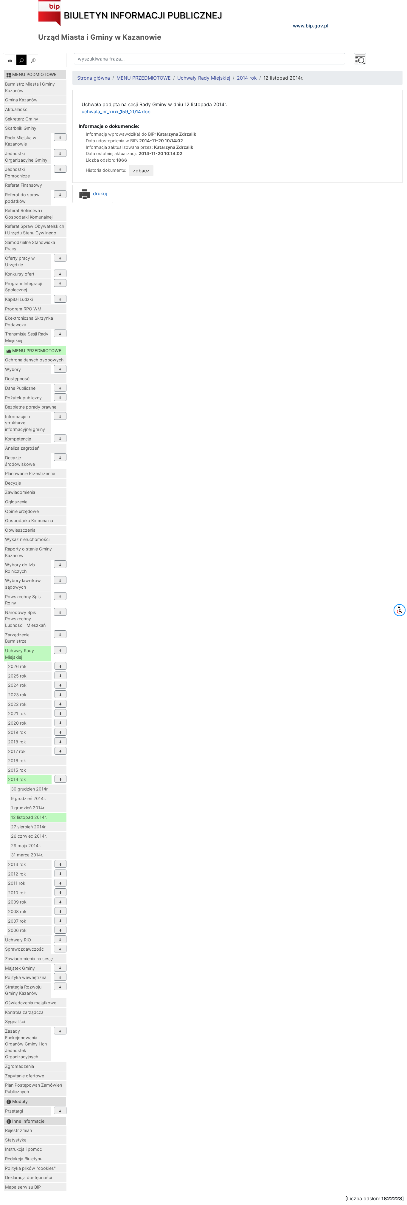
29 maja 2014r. (26, 845)
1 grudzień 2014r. (28, 807)
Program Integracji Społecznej (23, 287)
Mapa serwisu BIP (23, 1186)
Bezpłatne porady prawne (30, 406)
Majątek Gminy (20, 968)
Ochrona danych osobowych (34, 359)
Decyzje (13, 482)
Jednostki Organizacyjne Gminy (26, 157)
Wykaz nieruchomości (27, 539)
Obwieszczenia (20, 530)
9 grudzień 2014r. (28, 798)
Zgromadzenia (19, 1066)
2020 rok (17, 723)
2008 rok (17, 911)
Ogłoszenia (16, 501)
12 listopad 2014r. (29, 817)
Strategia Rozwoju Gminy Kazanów (23, 990)
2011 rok (16, 883)
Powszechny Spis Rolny (23, 600)
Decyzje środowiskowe (20, 461)
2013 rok (17, 864)
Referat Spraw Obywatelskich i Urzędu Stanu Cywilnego (34, 229)
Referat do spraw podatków (22, 198)
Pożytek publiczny (23, 397)
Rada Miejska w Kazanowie (20, 141)
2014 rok (17, 779)
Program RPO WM (23, 308)
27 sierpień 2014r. (28, 826)
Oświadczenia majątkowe (30, 1002)
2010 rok (17, 892)
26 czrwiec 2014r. (29, 836)
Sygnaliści (15, 1021)
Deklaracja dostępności (28, 1177)
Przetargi (14, 1110)
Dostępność (17, 378)
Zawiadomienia (20, 492)
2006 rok (17, 930)
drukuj (99, 194)
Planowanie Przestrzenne (30, 473)
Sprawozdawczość (24, 949)
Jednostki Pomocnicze (17, 172)
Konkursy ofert (19, 273)
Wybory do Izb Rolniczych (20, 568)
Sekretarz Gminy (21, 118)
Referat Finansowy (23, 185)
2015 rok (17, 770)
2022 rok (17, 704)
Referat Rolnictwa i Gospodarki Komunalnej (28, 213)
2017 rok (17, 751)
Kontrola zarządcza (24, 1012)
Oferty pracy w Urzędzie (20, 261)
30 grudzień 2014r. (30, 788)
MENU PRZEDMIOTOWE (143, 78)
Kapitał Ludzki (19, 299)
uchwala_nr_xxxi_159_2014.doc (116, 112)
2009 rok (17, 901)
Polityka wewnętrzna (25, 977)
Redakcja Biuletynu (23, 1158)
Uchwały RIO (18, 939)
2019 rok (17, 732)
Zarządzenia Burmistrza (17, 638)
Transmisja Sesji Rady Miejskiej (26, 337)
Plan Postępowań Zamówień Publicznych (33, 1088)
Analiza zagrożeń (22, 448)
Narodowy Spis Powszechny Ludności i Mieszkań (25, 619)
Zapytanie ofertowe (24, 1075)
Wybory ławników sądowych (23, 584)
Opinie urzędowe (22, 511)
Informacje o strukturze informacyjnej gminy (25, 423)
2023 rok (17, 694)
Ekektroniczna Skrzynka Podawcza (29, 321)
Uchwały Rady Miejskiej (19, 654)
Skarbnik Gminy (20, 128)
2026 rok (17, 666)
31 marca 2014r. (27, 854)
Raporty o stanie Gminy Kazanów (28, 552)
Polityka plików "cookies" (30, 1168)
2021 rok (17, 713)
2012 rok (17, 873)
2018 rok (17, 741)
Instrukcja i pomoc (23, 1149)
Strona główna (93, 78)
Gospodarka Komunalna (29, 520)
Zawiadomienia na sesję (29, 958)
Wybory (13, 369)
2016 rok (17, 760)
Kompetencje (18, 438)
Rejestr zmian (18, 1130)
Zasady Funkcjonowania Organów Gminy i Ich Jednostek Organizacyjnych (26, 1043)
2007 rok (17, 921)
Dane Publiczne (20, 388)
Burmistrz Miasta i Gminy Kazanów (30, 87)
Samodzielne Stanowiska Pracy (30, 245)
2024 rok (17, 685)
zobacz (141, 171)
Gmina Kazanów (21, 99)
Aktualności (16, 109)
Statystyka (16, 1139)
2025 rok (17, 675)
